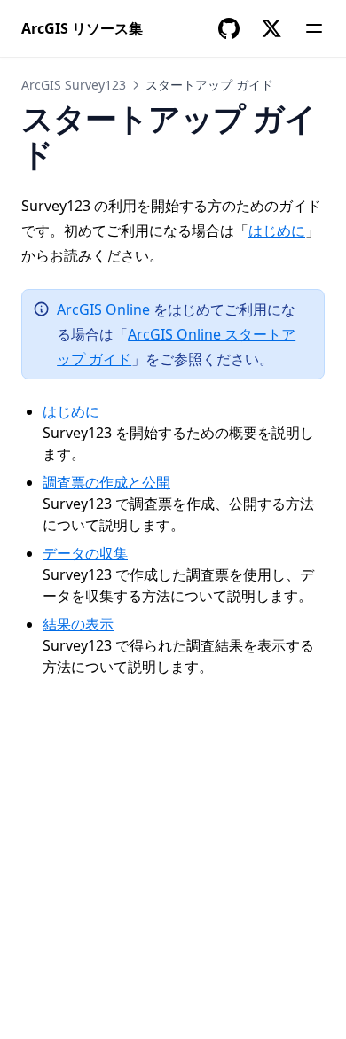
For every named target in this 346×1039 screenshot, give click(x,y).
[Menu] (314, 28)
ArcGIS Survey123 (73, 84)
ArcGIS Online (103, 309)
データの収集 (85, 553)
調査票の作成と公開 (106, 482)
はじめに (276, 230)
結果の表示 (78, 624)
